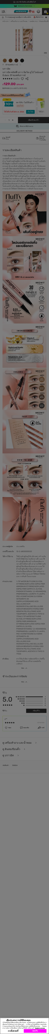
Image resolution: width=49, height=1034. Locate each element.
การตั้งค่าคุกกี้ (13, 1031)
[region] (24, 1026)
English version (40, 1028)
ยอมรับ (35, 1031)
